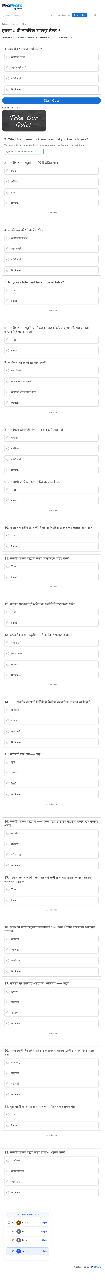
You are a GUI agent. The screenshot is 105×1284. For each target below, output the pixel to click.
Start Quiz (51, 100)
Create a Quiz (79, 15)
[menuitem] (63, 15)
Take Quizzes (63, 15)
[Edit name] (28, 1251)
